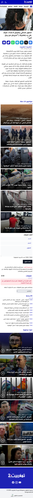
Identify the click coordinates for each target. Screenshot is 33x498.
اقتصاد (15, 6)
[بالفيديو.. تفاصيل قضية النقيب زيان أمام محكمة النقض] (16, 433)
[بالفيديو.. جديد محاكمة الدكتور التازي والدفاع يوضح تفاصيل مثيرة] (16, 456)
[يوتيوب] (20, 482)
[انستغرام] (16, 482)
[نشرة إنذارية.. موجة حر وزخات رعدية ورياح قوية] (16, 312)
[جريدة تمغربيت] (28, 2)
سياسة (21, 6)
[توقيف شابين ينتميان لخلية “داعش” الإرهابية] (16, 158)
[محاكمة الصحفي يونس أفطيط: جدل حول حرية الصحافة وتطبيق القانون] (16, 344)
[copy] (8, 42)
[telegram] (17, 42)
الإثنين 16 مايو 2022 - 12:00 (26, 48)
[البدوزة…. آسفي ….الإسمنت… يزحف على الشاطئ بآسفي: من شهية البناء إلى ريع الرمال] (16, 114)
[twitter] (26, 42)
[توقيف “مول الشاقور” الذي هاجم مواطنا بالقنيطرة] (16, 201)
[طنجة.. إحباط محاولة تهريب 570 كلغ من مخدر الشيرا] (16, 179)
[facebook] (30, 42)
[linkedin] (22, 42)
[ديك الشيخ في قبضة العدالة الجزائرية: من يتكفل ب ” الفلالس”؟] (16, 388)
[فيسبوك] (13, 482)
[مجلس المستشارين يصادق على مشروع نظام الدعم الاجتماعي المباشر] (16, 316)
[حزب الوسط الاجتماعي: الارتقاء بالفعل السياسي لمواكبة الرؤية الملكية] (16, 304)
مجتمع (10, 6)
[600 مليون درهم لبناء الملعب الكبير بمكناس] (16, 310)
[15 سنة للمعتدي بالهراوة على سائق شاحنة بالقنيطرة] (16, 222)
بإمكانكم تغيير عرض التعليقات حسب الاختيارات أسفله (18, 287)
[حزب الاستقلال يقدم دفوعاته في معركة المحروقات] (16, 308)
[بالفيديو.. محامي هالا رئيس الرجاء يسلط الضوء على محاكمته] (16, 366)
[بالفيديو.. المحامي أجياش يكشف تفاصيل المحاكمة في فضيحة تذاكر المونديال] (16, 411)
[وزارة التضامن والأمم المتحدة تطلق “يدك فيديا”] (16, 323)
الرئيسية (26, 6)
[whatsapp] (13, 42)
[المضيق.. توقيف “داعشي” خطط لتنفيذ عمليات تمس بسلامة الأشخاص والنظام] (16, 136)
